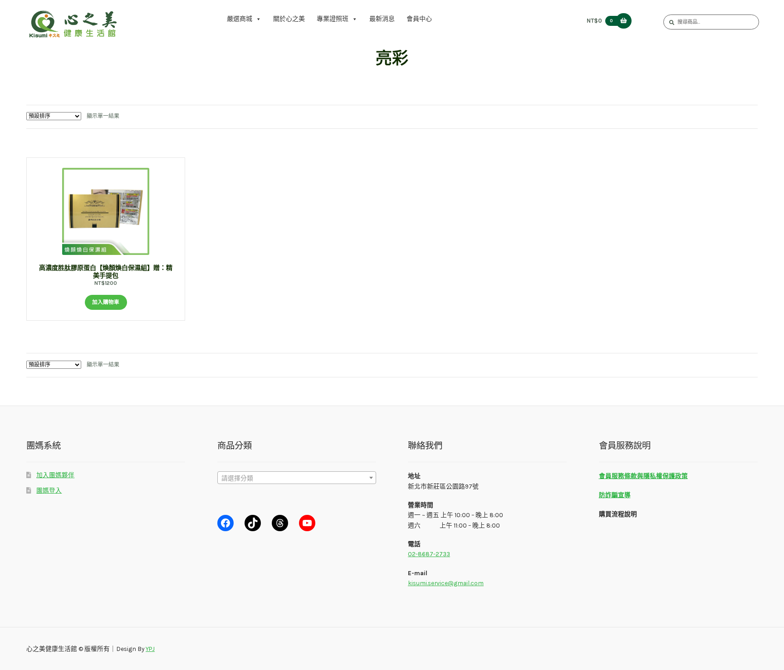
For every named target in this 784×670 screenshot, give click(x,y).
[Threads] (280, 523)
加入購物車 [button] (105, 302)
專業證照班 (332, 19)
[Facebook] (225, 523)
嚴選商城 (239, 19)
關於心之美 (289, 19)
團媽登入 (49, 490)
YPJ (150, 648)
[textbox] (297, 478)
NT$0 (600, 20)
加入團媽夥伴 (55, 475)
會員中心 (419, 19)
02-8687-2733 (429, 554)
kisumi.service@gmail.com (446, 583)
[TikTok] (253, 523)
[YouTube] (307, 523)
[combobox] (296, 477)
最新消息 (382, 19)
